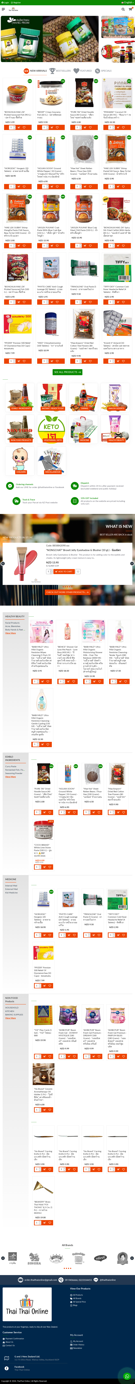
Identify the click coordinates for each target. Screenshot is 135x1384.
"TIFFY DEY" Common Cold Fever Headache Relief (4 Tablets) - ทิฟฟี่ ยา (116, 289)
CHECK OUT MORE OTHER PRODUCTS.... (66, 592)
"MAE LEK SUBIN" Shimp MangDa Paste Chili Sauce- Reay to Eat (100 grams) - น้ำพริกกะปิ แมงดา (17, 232)
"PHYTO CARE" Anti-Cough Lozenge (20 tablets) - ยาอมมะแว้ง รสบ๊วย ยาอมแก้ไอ (50, 289)
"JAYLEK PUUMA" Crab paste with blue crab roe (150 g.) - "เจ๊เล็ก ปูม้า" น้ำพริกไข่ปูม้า (51, 232)
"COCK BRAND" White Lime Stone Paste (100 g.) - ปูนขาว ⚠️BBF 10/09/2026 (43, 850)
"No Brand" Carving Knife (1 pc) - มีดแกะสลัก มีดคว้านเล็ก (43, 1155)
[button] (3, 563)
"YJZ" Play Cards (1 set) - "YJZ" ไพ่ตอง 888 (43, 1033)
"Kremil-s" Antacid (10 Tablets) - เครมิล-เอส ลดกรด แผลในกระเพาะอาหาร (116, 346)
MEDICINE (84, 440)
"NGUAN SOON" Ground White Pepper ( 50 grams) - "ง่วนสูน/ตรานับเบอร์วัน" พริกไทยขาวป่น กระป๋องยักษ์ (50, 172)
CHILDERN (21, 472)
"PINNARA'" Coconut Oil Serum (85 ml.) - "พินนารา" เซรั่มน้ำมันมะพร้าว (117, 115)
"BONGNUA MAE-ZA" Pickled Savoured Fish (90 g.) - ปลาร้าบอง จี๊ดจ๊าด (17, 115)
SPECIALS (106, 71)
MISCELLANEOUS (52, 472)
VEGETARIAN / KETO (53, 440)
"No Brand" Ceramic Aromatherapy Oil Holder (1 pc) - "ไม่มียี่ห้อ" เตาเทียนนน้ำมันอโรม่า (43, 1094)
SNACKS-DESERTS (116, 409)
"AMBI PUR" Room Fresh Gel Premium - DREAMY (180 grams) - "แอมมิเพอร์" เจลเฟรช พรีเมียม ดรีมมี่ (92, 1037)
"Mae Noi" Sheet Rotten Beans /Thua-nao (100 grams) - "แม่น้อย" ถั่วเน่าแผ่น (83, 171)
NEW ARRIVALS (38, 71)
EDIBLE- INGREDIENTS (21, 409)
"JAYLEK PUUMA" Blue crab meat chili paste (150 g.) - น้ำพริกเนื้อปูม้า (84, 230)
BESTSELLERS (63, 71)
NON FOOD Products (21, 440)
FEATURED (86, 71)
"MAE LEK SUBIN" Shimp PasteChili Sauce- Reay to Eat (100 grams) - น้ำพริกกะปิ (117, 171)
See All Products (65, 372)
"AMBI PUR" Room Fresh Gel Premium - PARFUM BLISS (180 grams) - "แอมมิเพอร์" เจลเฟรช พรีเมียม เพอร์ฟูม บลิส (117, 1038)
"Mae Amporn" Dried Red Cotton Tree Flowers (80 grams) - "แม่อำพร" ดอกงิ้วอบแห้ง (84, 347)
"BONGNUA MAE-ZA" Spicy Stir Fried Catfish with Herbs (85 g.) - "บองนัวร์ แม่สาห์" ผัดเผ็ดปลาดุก (117, 232)
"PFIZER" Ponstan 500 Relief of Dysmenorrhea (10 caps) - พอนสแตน (17, 346)
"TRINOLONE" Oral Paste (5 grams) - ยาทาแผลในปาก (83, 288)
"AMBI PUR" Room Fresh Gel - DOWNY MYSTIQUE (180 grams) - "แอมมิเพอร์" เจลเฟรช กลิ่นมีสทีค (68, 1037)
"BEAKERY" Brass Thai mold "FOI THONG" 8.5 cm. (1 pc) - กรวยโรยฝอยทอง (43, 1207)
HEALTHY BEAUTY (116, 440)
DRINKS (84, 409)
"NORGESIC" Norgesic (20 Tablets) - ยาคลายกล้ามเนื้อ (16, 169)
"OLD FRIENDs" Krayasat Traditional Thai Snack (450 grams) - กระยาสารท (87, 550)
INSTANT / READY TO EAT (53, 409)
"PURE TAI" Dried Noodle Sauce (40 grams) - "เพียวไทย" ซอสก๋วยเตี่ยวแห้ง (82, 115)
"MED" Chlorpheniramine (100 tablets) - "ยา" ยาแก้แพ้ (50, 344)
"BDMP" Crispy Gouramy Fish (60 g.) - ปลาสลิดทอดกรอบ (49, 115)
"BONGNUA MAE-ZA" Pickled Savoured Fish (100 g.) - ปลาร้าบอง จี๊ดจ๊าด (16, 289)
